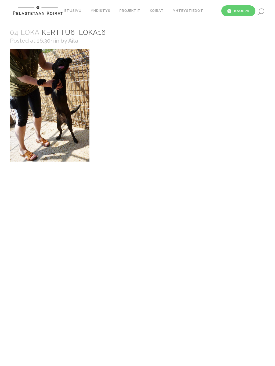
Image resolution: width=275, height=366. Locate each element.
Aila (73, 40)
